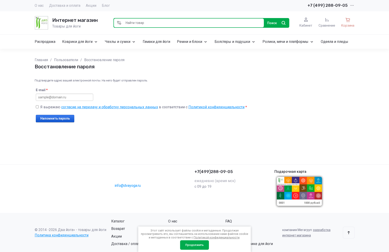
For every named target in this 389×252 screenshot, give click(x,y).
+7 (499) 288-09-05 (328, 5)
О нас (39, 5)
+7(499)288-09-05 (213, 171)
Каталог (117, 221)
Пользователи (66, 60)
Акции (91, 5)
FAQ (228, 221)
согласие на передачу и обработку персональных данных (109, 107)
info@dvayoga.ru (128, 185)
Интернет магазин (75, 20)
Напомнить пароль (55, 118)
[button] (119, 23)
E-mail (41, 90)
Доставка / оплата (126, 244)
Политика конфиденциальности (61, 235)
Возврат (118, 229)
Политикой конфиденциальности (216, 107)
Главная (41, 60)
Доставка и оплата (64, 5)
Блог (106, 5)
